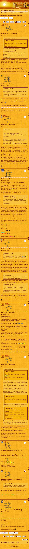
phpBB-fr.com (16, 546)
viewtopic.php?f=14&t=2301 (9, 529)
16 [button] (23, 21)
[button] (4, 22)
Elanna (4, 115)
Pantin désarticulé (9, 38)
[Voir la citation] (17, 38)
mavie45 (6, 24)
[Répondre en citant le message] (25, 25)
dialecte (5, 470)
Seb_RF (5, 500)
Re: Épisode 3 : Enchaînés (9, 33)
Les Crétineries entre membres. (11, 16)
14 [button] (20, 21)
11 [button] (13, 21)
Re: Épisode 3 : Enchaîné (7, 178)
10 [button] (11, 21)
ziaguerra (6, 169)
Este (5, 441)
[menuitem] (2, 10)
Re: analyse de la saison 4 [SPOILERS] (11, 450)
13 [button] (17, 21)
